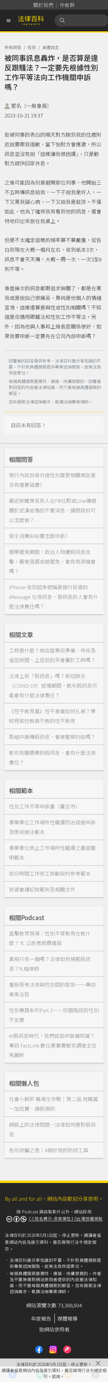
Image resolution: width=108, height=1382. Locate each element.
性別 (32, 47)
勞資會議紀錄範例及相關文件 (42, 889)
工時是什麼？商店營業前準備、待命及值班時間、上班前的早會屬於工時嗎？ (52, 655)
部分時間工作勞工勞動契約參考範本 (50, 873)
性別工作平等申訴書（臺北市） (44, 806)
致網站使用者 (54, 1329)
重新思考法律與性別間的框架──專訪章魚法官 (52, 989)
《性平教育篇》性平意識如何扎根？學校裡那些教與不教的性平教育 (52, 715)
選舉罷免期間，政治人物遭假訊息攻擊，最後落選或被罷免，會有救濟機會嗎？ (52, 561)
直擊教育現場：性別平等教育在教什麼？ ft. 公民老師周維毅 (50, 938)
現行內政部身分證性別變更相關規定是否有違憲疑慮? (52, 479)
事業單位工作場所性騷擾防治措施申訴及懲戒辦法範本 (52, 827)
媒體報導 (67, 1318)
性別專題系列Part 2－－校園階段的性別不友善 (54, 1014)
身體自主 (50, 47)
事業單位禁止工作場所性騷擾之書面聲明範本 (52, 852)
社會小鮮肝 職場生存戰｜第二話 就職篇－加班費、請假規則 (53, 1103)
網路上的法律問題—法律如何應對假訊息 (52, 1129)
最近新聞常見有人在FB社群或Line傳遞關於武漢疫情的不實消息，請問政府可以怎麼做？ (52, 510)
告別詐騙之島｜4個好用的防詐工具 (48, 1150)
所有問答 (12, 47)
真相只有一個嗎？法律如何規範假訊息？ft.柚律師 (50, 963)
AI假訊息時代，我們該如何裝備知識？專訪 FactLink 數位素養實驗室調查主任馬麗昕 (53, 1045)
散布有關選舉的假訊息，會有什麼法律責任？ (52, 757)
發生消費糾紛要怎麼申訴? (38, 536)
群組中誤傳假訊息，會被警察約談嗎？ (52, 736)
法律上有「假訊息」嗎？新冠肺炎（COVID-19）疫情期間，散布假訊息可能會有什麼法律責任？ (53, 685)
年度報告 (41, 1318)
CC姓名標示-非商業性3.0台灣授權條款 (66, 1218)
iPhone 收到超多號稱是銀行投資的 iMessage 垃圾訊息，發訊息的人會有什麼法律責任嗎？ (53, 596)
